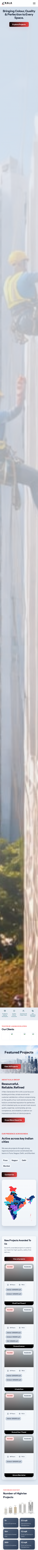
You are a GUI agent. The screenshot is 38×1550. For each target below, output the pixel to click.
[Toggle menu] (34, 3)
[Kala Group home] (7, 3)
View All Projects (11, 1066)
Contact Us (9, 1175)
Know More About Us (13, 1120)
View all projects (19, 1259)
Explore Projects (19, 24)
